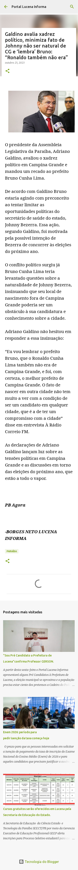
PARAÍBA (12, 551)
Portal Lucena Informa (29, 7)
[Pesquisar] (71, 7)
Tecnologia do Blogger (41, 862)
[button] (7, 71)
